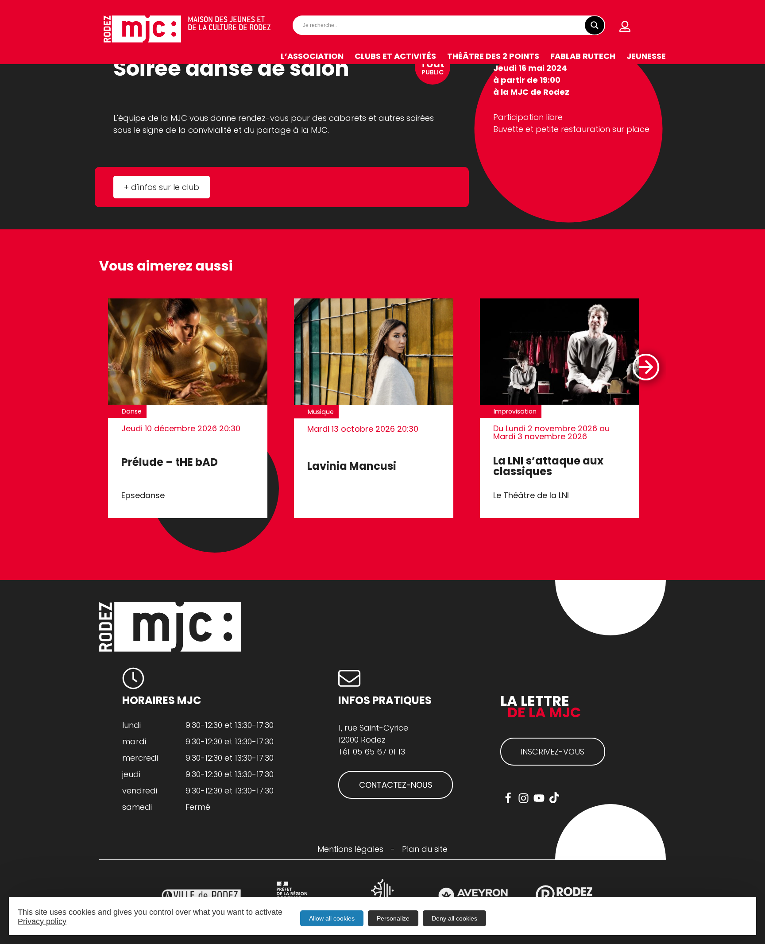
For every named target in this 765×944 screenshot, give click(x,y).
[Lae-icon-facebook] (508, 798)
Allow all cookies (332, 918)
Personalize (393, 918)
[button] (645, 367)
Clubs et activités (395, 56)
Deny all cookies (454, 918)
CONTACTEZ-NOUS (396, 784)
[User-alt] (625, 26)
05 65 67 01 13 (379, 751)
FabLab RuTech (582, 56)
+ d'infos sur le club (161, 187)
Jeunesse (646, 56)
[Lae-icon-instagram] (523, 798)
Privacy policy (42, 921)
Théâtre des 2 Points (493, 56)
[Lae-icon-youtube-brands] (539, 798)
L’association (312, 56)
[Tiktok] (554, 798)
